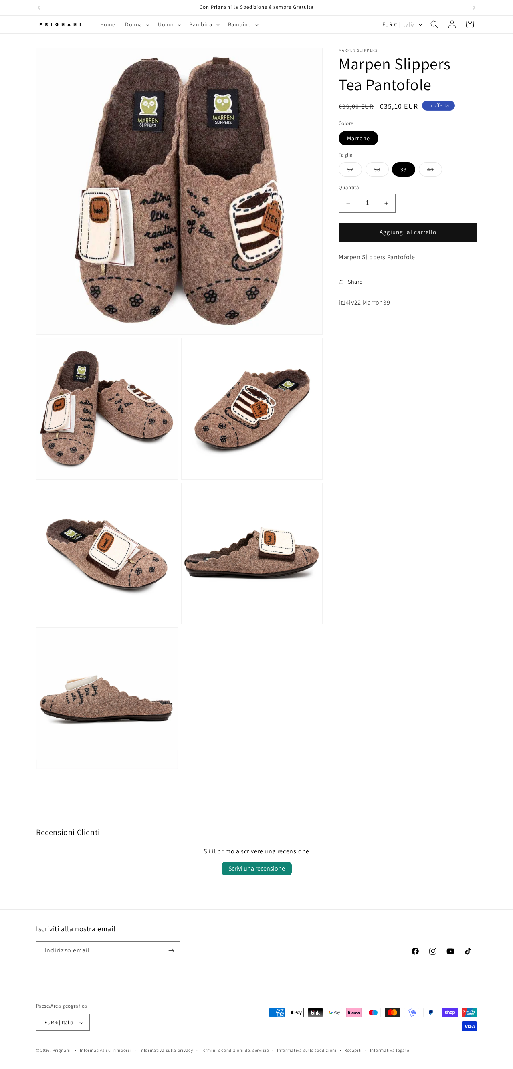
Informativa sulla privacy (166, 1050)
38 (381, 171)
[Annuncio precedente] (39, 7)
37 (354, 171)
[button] (136, 24)
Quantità (349, 187)
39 (403, 169)
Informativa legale (389, 1050)
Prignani (62, 1050)
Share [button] (355, 281)
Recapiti (353, 1050)
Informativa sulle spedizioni (307, 1050)
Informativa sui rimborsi (106, 1050)
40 (434, 171)
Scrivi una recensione (256, 868)
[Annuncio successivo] (474, 7)
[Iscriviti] (171, 950)
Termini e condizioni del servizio (235, 1050)
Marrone (358, 138)
